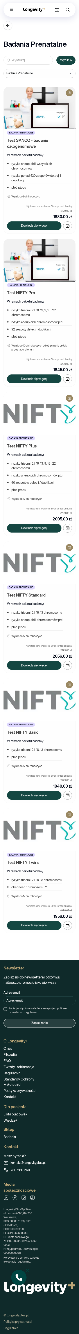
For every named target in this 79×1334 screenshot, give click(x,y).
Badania (10, 1136)
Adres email (12, 992)
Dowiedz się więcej (34, 225)
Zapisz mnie (39, 1023)
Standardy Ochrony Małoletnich (19, 1082)
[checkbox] (5, 1009)
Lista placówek (15, 1114)
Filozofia (10, 1054)
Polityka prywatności (20, 1090)
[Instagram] (23, 1197)
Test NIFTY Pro (21, 293)
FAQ (7, 1060)
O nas (8, 1048)
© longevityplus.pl (16, 1315)
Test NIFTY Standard (26, 595)
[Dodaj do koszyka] (67, 225)
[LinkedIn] (6, 1197)
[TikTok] (32, 1197)
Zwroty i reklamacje (19, 1066)
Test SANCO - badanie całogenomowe (28, 143)
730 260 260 (20, 1169)
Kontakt (10, 1096)
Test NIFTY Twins (23, 862)
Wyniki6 (66, 60)
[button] (19, 1277)
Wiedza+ (10, 1120)
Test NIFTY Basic (22, 732)
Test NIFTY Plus (22, 446)
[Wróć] (8, 25)
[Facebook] (15, 1197)
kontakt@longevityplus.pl (27, 1163)
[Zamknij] (27, 1270)
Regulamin (12, 1072)
